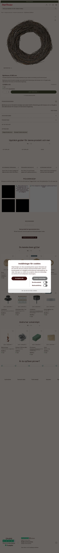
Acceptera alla (19, 278)
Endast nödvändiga (39, 278)
